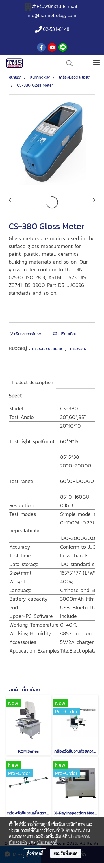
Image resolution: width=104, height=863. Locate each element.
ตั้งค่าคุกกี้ (35, 853)
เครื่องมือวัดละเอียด (48, 349)
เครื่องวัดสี (78, 349)
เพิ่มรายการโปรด (27, 334)
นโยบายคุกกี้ (47, 842)
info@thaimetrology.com (51, 15)
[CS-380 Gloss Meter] (52, 142)
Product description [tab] (32, 382)
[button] (67, 63)
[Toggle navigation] (96, 63)
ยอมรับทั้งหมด (65, 853)
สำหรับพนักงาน (46, 6)
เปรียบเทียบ (67, 334)
